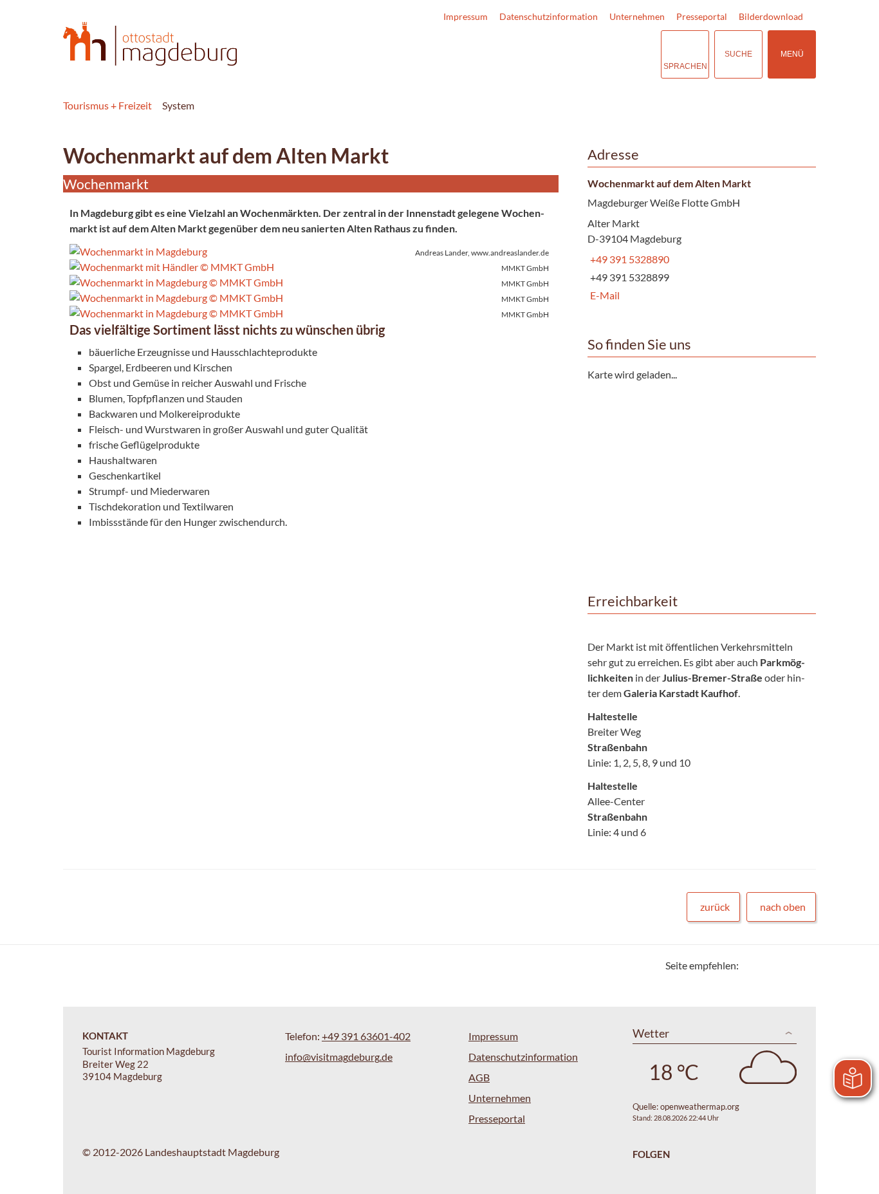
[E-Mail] (785, 965)
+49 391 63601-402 (366, 1036)
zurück (715, 906)
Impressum (465, 16)
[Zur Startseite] (150, 44)
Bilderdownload (771, 16)
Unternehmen (637, 16)
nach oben (783, 906)
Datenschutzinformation (548, 16)
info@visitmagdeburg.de (339, 1056)
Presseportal (701, 16)
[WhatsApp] (801, 965)
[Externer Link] (572, 54)
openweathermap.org (699, 1106)
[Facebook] (769, 965)
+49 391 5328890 (628, 259)
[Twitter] (753, 965)
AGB (479, 1077)
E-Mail (604, 295)
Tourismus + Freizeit (107, 105)
